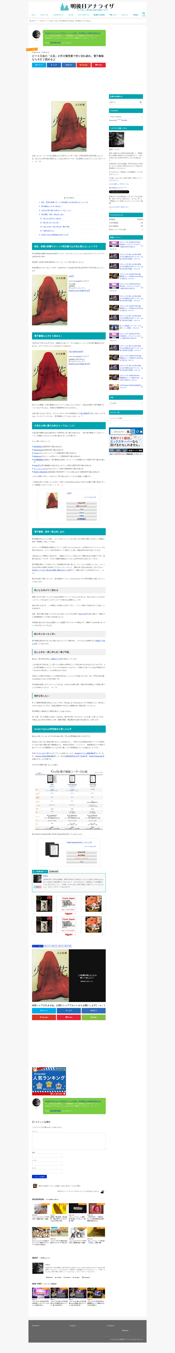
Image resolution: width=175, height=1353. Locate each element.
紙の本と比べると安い (50, 223)
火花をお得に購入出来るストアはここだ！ (55, 210)
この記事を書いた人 (41, 871)
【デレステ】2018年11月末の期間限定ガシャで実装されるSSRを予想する (130, 358)
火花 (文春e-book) (74, 351)
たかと (45, 876)
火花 (70, 276)
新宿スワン (56, 659)
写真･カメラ (113, 15)
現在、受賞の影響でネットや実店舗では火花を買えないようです (63, 202)
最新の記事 (54, 871)
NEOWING (38, 446)
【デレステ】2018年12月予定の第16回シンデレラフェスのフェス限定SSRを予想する (125, 337)
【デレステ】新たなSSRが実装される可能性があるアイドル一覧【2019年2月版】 (130, 298)
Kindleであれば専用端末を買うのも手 (53, 235)
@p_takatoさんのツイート (118, 188)
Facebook (67, 1277)
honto (36, 465)
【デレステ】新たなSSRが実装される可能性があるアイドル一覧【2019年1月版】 (130, 318)
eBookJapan (38, 450)
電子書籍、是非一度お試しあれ (51, 214)
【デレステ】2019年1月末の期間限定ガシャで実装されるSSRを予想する (130, 308)
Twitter (59, 1277)
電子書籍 (68, 946)
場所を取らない (47, 231)
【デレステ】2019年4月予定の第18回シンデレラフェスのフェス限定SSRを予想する (125, 245)
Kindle (83, 756)
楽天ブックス (80, 506)
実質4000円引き (71, 756)
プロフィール (44, 15)
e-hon (36, 453)
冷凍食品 (135, 15)
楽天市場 (81, 855)
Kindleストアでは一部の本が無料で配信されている (50, 570)
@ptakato (125, 1330)
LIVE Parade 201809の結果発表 (130, 386)
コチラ (67, 887)
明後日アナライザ (125, 1339)
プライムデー (42, 753)
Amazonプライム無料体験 (84, 753)
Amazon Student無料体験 (44, 756)
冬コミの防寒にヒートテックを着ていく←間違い (130, 327)
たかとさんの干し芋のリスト (119, 207)
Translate (124, 120)
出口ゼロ (82, 614)
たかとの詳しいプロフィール (119, 184)
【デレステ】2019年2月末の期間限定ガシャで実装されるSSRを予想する (130, 276)
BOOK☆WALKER (40, 472)
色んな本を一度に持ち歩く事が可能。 (55, 227)
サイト (34, 1168)
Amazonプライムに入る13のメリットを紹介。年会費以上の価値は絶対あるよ (73, 33)
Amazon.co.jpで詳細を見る (78, 290)
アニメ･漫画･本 (38, 946)
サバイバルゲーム (83, 15)
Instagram (87, 1277)
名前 (33, 1152)
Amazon (80, 503)
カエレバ (92, 846)
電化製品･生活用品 (99, 15)
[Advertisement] (69, 84)
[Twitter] (35, 888)
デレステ (71, 15)
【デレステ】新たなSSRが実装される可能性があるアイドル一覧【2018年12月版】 (130, 348)
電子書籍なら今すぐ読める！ (50, 206)
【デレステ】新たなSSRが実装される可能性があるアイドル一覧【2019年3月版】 (130, 266)
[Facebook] (37, 888)
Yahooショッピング (81, 858)
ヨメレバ (92, 497)
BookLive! (37, 456)
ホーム (34, 15)
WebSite (50, 1277)
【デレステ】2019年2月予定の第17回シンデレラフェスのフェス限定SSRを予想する (125, 287)
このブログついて (58, 15)
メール (34, 1160)
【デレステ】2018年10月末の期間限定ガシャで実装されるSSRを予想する (130, 378)
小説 (62, 946)
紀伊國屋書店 (38, 460)
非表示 (71, 198)
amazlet (78, 281)
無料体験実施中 (55, 43)
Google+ (77, 1277)
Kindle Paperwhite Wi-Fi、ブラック (78, 842)
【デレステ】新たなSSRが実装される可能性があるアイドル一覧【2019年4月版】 (130, 257)
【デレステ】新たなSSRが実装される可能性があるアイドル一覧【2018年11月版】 (130, 368)
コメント (35, 1131)
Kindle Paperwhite (95, 756)
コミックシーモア (40, 469)
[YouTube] (40, 888)
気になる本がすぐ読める (50, 218)
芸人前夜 (84, 413)
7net (81, 509)
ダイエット (125, 15)
